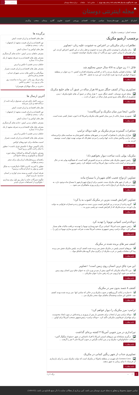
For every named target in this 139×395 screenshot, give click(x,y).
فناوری (59, 20)
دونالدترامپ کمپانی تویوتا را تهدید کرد (114, 221)
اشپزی (67, 20)
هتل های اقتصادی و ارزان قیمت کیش (27, 38)
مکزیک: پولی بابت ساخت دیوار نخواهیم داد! (111, 155)
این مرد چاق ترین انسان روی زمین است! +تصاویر (107, 265)
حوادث (93, 20)
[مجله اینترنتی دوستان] (109, 10)
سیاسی (101, 20)
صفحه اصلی (131, 32)
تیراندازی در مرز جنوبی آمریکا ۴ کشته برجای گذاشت (106, 332)
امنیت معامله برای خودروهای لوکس (28, 142)
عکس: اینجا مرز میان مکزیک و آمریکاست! (112, 111)
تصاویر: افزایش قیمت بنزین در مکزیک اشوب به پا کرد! (104, 199)
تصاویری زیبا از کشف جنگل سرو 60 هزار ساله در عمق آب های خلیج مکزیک (93, 89)
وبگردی (28, 20)
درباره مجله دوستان (70, 2)
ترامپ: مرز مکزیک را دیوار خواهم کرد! (113, 310)
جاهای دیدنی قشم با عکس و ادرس (28, 64)
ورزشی (75, 20)
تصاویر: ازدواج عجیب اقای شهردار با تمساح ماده (108, 177)
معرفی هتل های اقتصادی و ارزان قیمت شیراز (24, 69)
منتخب (36, 20)
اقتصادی (84, 20)
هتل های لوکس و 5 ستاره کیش (30, 49)
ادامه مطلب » (129, 57)
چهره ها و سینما (113, 20)
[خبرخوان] (47, 38)
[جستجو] (3, 2)
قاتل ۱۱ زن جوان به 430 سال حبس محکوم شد (109, 67)
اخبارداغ (134, 20)
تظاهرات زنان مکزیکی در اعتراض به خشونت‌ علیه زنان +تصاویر (100, 45)
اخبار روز (125, 20)
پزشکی (44, 20)
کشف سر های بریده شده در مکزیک (115, 243)
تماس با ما (91, 2)
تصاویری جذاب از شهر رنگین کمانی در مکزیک (110, 354)
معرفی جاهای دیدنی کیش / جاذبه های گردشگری (22, 53)
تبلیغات (82, 2)
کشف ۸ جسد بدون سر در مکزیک (117, 287)
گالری (52, 20)
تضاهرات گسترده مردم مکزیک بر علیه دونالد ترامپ (106, 130)
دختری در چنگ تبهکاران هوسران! (29, 86)
